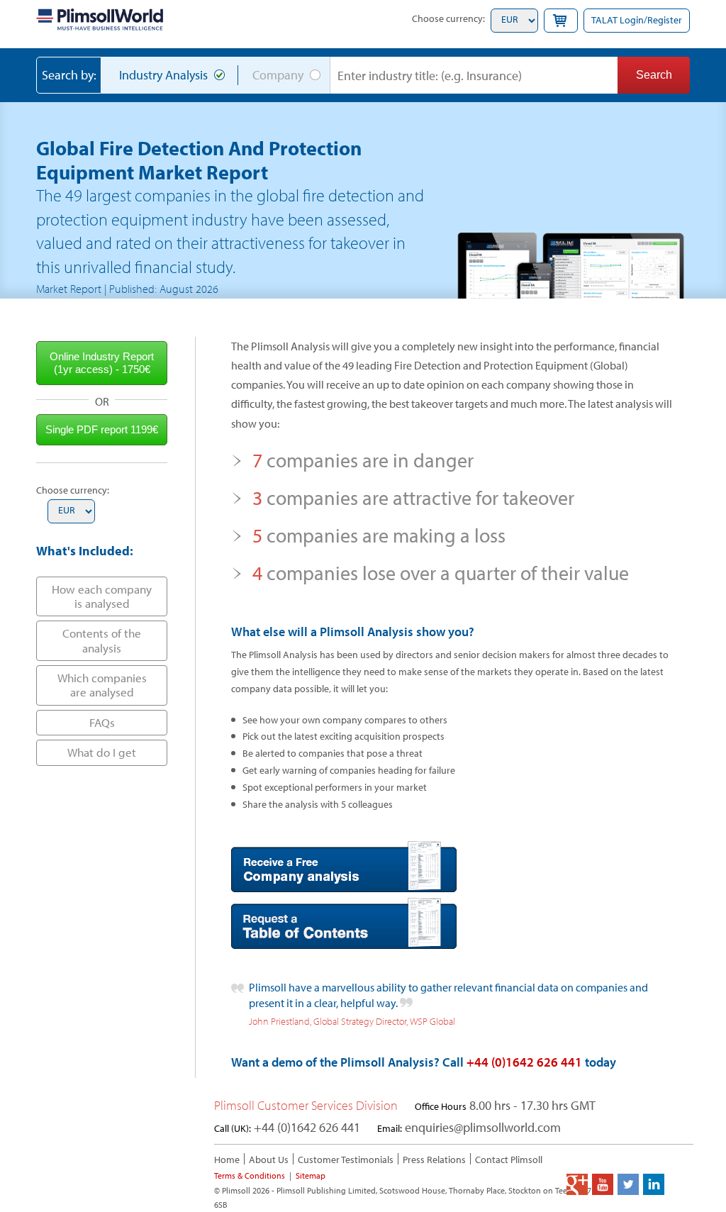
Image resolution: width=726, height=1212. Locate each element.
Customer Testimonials (345, 1159)
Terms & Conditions (249, 1175)
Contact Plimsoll (508, 1159)
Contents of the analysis (101, 640)
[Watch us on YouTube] (602, 1184)
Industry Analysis (163, 75)
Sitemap (310, 1175)
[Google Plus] (577, 1184)
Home (227, 1159)
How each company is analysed (102, 596)
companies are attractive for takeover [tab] (413, 497)
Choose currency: (448, 18)
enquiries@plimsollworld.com (483, 1127)
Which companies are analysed (102, 684)
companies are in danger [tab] (363, 459)
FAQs (102, 722)
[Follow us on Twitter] (628, 1184)
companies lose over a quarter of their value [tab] (440, 572)
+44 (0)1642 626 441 (524, 1062)
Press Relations (434, 1159)
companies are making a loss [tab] (379, 535)
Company (277, 75)
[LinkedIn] (653, 1184)
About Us (269, 1159)
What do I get (101, 752)
